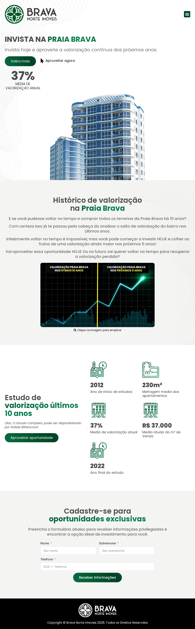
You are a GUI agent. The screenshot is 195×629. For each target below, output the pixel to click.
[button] (187, 14)
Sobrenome (107, 543)
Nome (44, 543)
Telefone (46, 559)
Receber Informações (97, 577)
